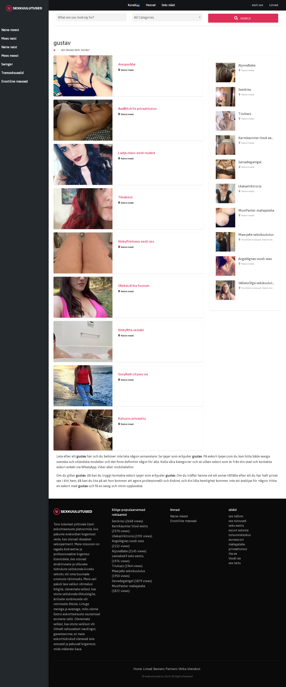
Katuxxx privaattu (132, 418)
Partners (171, 669)
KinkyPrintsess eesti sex (136, 241)
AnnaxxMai (126, 64)
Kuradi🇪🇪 (134, 5)
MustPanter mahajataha (256, 210)
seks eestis (236, 525)
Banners (159, 669)
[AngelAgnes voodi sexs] (225, 266)
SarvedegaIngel (249, 162)
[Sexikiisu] (225, 96)
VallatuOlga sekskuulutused (258, 283)
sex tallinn (236, 516)
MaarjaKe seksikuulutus (256, 235)
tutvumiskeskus (240, 534)
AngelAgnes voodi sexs (255, 259)
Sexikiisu (244, 89)
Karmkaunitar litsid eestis (257, 138)
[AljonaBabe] (225, 72)
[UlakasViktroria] (225, 193)
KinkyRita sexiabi (131, 330)
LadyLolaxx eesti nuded (136, 153)
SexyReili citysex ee (133, 374)
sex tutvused (237, 520)
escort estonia (238, 530)
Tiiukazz (244, 114)
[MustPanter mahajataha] (225, 217)
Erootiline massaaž (251, 239)
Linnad (273, 5)
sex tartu (235, 563)
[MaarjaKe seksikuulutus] (225, 242)
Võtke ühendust (189, 669)
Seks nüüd (168, 5)
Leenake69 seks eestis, (128, 556)
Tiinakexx (125, 197)
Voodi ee (235, 558)
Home (137, 669)
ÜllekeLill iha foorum (133, 286)
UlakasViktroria (249, 186)
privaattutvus (238, 548)
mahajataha (237, 544)
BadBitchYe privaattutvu (137, 109)
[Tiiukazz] (225, 121)
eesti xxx (257, 5)
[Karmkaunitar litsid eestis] (225, 145)
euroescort (236, 539)
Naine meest (127, 70)
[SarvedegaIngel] (225, 169)
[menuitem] (257, 5)
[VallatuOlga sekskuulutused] (225, 290)
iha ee (233, 553)
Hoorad (150, 5)
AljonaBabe (246, 65)
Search (245, 18)
